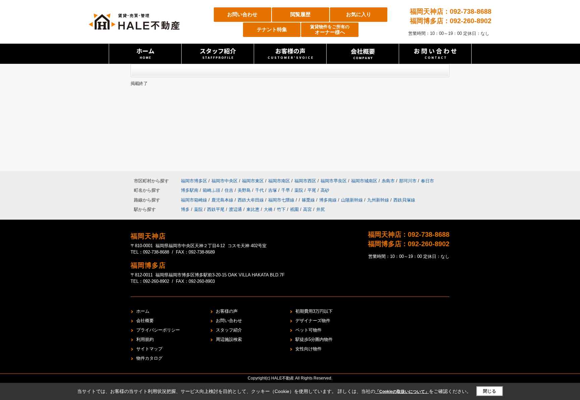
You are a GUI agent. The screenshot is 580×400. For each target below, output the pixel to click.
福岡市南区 (279, 180)
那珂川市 (408, 180)
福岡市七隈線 (282, 200)
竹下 (281, 209)
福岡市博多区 (194, 180)
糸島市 (388, 180)
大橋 (268, 209)
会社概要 (145, 320)
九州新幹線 (378, 200)
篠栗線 (309, 200)
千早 (286, 190)
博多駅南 (190, 190)
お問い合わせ (242, 14)
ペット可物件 (308, 329)
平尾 (312, 190)
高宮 (307, 209)
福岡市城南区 (364, 180)
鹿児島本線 (223, 200)
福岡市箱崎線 (194, 200)
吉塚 (273, 190)
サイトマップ (149, 348)
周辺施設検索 (229, 339)
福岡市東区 (253, 180)
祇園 (294, 209)
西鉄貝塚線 (404, 200)
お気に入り (358, 14)
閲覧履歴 (300, 14)
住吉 (230, 190)
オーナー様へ (329, 29)
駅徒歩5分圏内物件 (314, 339)
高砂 (325, 190)
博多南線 (328, 200)
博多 (185, 209)
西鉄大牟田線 (251, 200)
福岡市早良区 (334, 180)
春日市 (427, 180)
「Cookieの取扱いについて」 (402, 391)
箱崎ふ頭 (212, 190)
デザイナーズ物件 (312, 320)
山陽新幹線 (352, 200)
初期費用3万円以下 (314, 311)
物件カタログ (149, 358)
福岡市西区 (305, 180)
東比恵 (252, 209)
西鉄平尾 (216, 209)
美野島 (245, 190)
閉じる (489, 391)
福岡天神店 (148, 236)
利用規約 (145, 339)
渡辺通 (235, 209)
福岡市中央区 (224, 180)
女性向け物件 (308, 348)
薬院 (299, 190)
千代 (260, 190)
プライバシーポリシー (158, 329)
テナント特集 (272, 29)
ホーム (142, 311)
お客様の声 (227, 311)
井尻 (320, 209)
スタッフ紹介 (229, 329)
